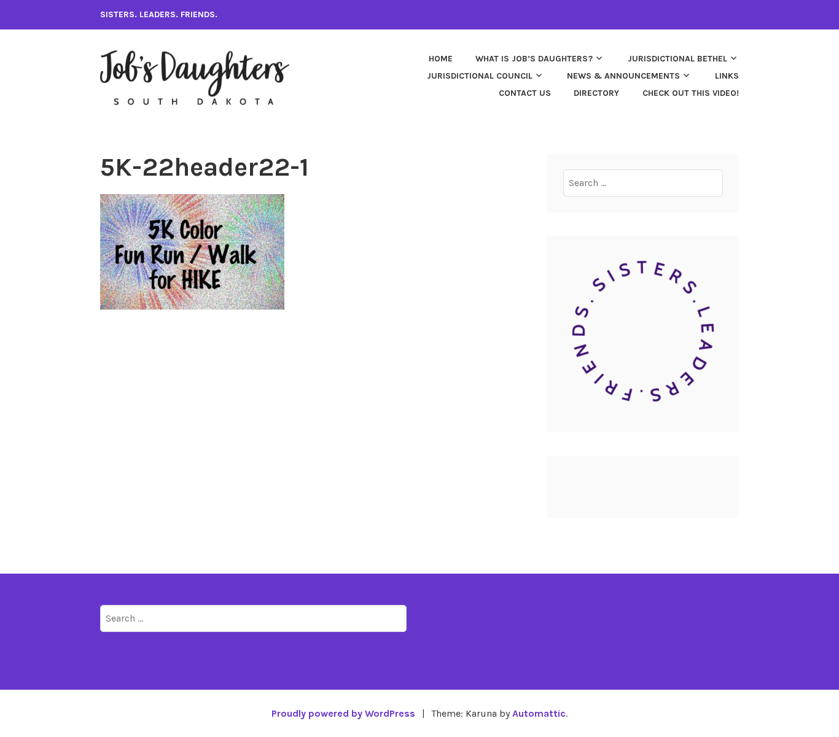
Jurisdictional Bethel (677, 58)
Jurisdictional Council (480, 76)
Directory (596, 93)
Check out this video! (690, 93)
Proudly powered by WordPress (343, 713)
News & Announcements (623, 76)
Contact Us (525, 93)
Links (727, 76)
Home (441, 58)
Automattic (539, 713)
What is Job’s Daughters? (534, 58)
